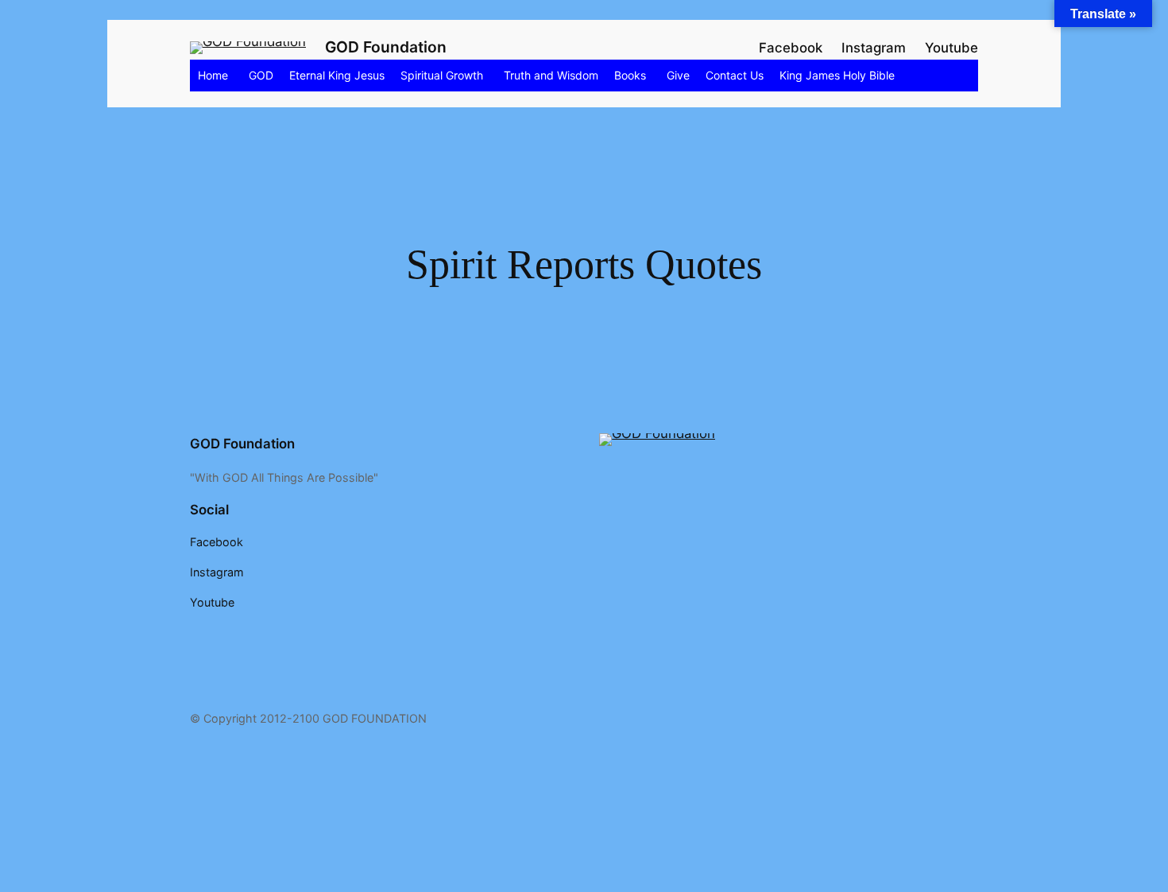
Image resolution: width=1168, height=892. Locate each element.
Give (678, 75)
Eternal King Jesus (337, 75)
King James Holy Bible (837, 75)
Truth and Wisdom (551, 75)
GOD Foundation (386, 46)
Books (630, 75)
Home (213, 75)
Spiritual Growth (441, 75)
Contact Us (735, 75)
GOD (261, 75)
